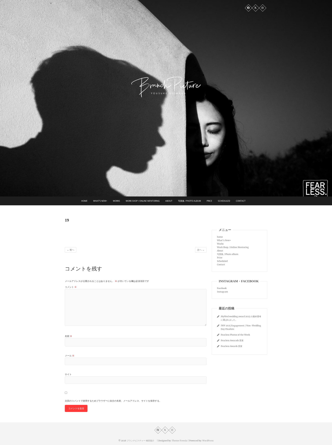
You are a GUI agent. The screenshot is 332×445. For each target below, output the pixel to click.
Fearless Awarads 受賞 (232, 340)
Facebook (222, 288)
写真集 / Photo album (189, 200)
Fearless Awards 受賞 (231, 346)
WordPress (208, 440)
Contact (241, 200)
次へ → (200, 250)
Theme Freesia (179, 440)
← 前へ (70, 250)
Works (116, 200)
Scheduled (224, 200)
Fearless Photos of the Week (235, 334)
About (168, 200)
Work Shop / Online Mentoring (143, 200)
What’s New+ (100, 200)
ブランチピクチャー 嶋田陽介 (141, 440)
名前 (68, 336)
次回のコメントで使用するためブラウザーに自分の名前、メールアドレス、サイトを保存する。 (113, 401)
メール (69, 355)
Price (209, 200)
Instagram (222, 291)
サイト (68, 374)
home (84, 200)
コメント (71, 287)
